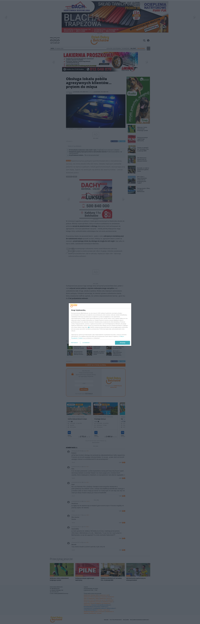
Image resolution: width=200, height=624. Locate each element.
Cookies (80, 338)
